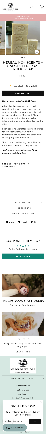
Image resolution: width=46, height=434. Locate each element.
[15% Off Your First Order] (23, 285)
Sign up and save (22, 379)
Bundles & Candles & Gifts (23, 398)
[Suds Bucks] (23, 324)
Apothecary (23, 394)
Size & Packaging (23, 213)
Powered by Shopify (23, 432)
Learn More (23, 352)
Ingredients (23, 208)
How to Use (23, 202)
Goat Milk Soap (23, 385)
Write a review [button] (23, 256)
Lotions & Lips (23, 390)
